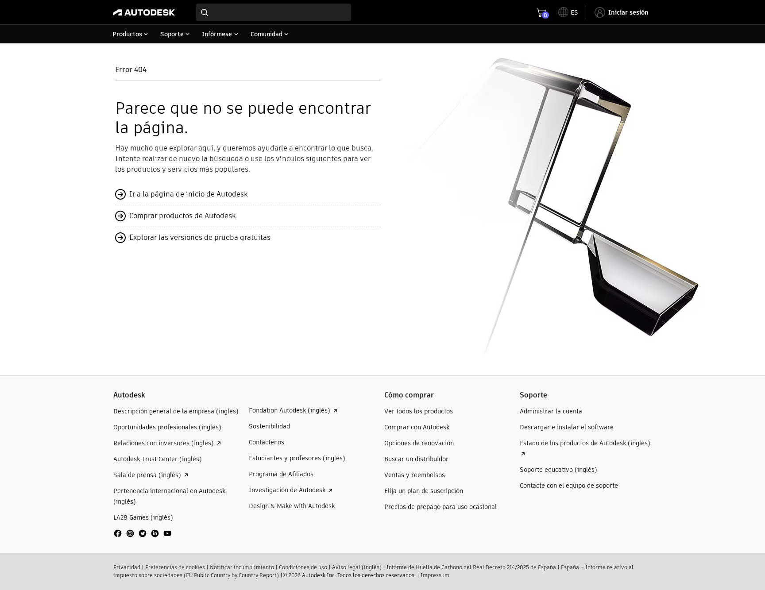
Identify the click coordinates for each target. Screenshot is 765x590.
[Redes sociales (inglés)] (142, 536)
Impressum (435, 575)
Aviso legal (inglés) (357, 567)
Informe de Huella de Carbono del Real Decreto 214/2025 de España (471, 567)
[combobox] (273, 12)
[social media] (142, 533)
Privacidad (126, 567)
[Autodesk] (144, 12)
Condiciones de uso (303, 567)
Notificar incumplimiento (242, 567)
